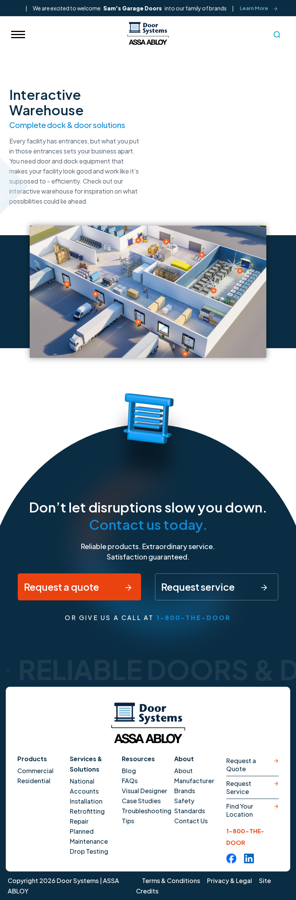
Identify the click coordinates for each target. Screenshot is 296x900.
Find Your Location (239, 810)
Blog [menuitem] (129, 771)
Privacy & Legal (229, 880)
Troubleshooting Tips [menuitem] (146, 816)
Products (32, 759)
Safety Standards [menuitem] (189, 806)
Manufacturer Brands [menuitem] (194, 786)
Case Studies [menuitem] (141, 801)
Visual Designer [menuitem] (144, 791)
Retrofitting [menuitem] (87, 811)
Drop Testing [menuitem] (89, 851)
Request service (198, 587)
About (184, 759)
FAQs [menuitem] (130, 781)
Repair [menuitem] (79, 821)
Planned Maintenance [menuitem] (89, 836)
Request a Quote (241, 765)
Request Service (238, 787)
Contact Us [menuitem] (191, 821)
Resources (138, 759)
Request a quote (62, 587)
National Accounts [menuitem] (84, 786)
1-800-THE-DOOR (193, 617)
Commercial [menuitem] (35, 771)
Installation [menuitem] (86, 801)
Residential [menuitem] (33, 781)
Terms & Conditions (171, 880)
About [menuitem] (183, 771)
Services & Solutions (86, 764)
